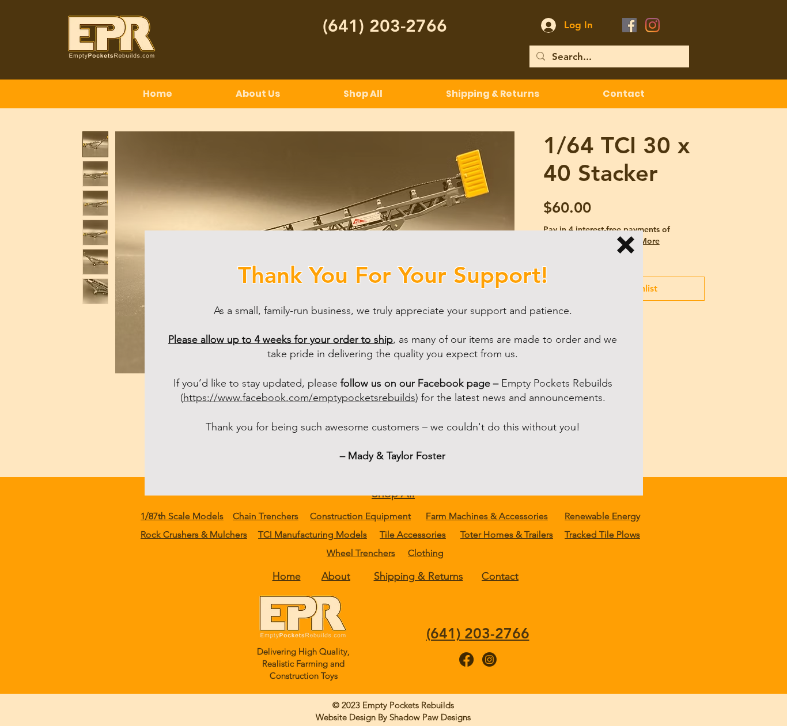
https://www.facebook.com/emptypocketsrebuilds (299, 397)
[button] (625, 245)
